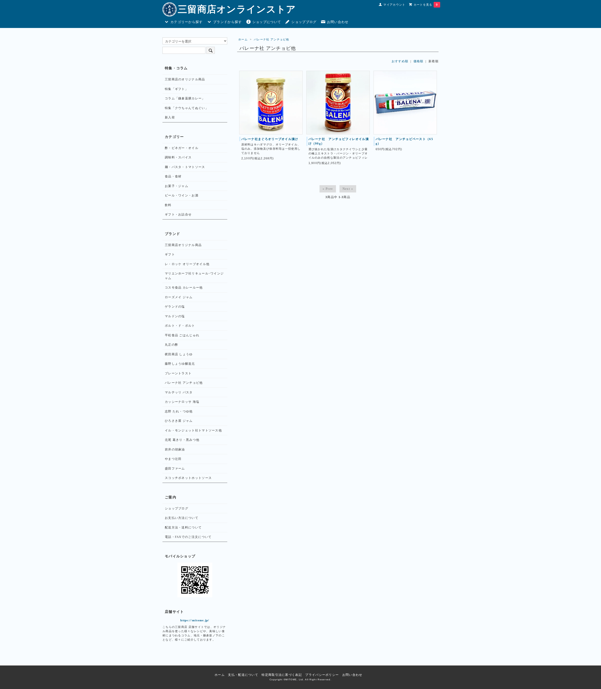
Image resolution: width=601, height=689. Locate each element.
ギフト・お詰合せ (178, 214)
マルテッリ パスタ (179, 392)
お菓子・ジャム (176, 186)
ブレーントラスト (178, 373)
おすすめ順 (400, 61)
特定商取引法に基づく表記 (282, 675)
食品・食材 (173, 176)
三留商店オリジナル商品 (183, 245)
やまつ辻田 (173, 459)
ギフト (170, 254)
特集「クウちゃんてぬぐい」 (186, 108)
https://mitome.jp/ (194, 620)
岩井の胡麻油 (175, 449)
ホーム (243, 39)
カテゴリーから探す (186, 22)
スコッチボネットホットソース (188, 478)
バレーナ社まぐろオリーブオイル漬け (269, 139)
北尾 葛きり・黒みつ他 (182, 440)
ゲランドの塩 (175, 306)
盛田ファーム (175, 468)
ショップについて (266, 22)
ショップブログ (303, 22)
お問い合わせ (338, 22)
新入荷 (170, 117)
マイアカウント (394, 4)
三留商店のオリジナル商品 (185, 79)
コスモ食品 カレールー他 (184, 287)
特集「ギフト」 (176, 89)
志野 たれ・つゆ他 (179, 411)
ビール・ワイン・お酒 (181, 195)
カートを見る (426, 4)
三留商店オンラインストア (237, 9)
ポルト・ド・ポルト (180, 325)
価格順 (418, 61)
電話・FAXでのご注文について (188, 537)
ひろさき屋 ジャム (179, 421)
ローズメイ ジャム (179, 297)
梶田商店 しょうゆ (179, 354)
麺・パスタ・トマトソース (185, 167)
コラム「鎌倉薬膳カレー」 (185, 98)
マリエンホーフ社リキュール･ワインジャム (194, 276)
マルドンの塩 (175, 316)
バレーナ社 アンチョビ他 (271, 39)
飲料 (168, 205)
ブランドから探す (227, 22)
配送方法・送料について (183, 527)
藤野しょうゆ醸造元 (180, 363)
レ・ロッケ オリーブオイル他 (187, 264)
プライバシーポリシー (322, 675)
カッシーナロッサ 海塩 (182, 401)
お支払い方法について (181, 518)
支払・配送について (243, 675)
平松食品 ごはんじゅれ (182, 335)
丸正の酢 (171, 344)
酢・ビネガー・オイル (181, 148)
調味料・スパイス (178, 157)
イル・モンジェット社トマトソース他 (193, 430)
